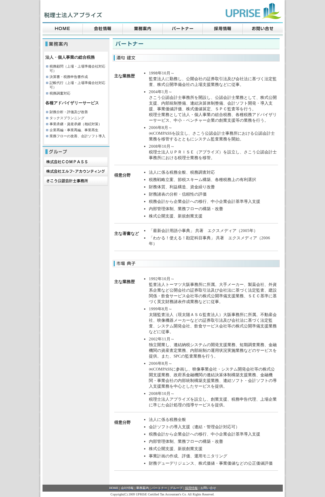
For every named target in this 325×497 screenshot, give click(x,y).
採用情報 (191, 488)
